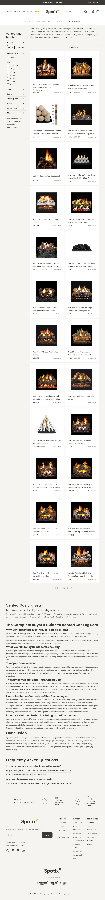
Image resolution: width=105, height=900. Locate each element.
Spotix (37, 894)
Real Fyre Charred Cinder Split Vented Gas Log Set (45, 530)
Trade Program (92, 2)
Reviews (90, 844)
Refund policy (54, 894)
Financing (77, 833)
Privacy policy (44, 894)
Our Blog (90, 822)
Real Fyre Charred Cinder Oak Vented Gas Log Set (80, 441)
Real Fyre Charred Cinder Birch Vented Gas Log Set (45, 574)
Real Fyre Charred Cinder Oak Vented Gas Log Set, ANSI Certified (46, 486)
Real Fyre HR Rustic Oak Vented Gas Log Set (45, 353)
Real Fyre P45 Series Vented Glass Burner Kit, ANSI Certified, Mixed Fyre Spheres (81, 265)
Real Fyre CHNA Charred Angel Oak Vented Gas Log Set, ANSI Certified (80, 309)
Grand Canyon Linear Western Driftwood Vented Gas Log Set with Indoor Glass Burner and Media (82, 132)
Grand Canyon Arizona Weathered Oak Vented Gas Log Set (81, 86)
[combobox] (74, 11)
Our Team (63, 822)
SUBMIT (47, 835)
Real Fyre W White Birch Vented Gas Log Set (45, 220)
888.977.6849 (28, 802)
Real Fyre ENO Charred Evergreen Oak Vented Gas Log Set (81, 220)
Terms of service (75, 894)
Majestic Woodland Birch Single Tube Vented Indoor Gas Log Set (81, 574)
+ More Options (56, 93)
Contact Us (77, 822)
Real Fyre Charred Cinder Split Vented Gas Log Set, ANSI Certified (81, 486)
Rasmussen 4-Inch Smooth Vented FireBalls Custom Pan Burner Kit (47, 132)
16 (64, 588)
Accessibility (64, 837)
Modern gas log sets (90, 706)
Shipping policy (64, 894)
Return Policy (78, 851)
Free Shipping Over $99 (52, 2)
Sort (67, 47)
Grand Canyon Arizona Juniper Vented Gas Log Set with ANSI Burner (80, 353)
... (60, 588)
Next (67, 588)
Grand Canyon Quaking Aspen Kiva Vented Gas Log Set (47, 441)
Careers (62, 826)
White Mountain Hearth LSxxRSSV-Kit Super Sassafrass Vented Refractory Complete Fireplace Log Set (46, 309)
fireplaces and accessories (59, 34)
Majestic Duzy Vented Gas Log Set (46, 176)
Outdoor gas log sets (57, 719)
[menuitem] (29, 22)
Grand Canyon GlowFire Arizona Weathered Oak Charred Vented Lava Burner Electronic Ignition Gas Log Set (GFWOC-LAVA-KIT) (47, 265)
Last (72, 588)
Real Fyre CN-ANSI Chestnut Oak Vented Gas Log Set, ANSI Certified (46, 397)
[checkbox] (11, 47)
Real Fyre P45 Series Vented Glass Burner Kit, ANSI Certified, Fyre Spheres (81, 177)
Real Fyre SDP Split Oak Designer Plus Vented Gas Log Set (46, 86)
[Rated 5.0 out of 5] (36, 90)
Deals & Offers (93, 833)
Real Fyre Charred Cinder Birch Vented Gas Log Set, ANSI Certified (81, 530)
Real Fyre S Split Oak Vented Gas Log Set (81, 397)
